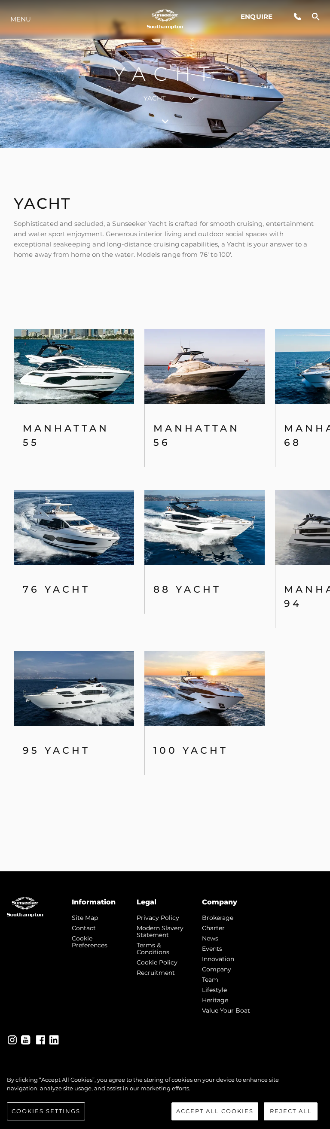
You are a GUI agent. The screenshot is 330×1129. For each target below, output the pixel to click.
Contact (84, 928)
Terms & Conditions (153, 948)
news (210, 938)
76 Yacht (56, 589)
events (212, 948)
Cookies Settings (46, 1111)
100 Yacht (190, 750)
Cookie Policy (157, 962)
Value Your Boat (226, 1010)
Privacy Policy (158, 918)
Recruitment (156, 973)
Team (210, 979)
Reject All (291, 1111)
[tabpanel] (165, 509)
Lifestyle (214, 990)
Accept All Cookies (215, 1111)
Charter (213, 928)
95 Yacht (56, 750)
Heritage (215, 1000)
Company (216, 969)
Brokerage (217, 918)
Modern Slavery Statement (160, 931)
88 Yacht (187, 589)
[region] (165, 1098)
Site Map (85, 918)
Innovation (218, 959)
